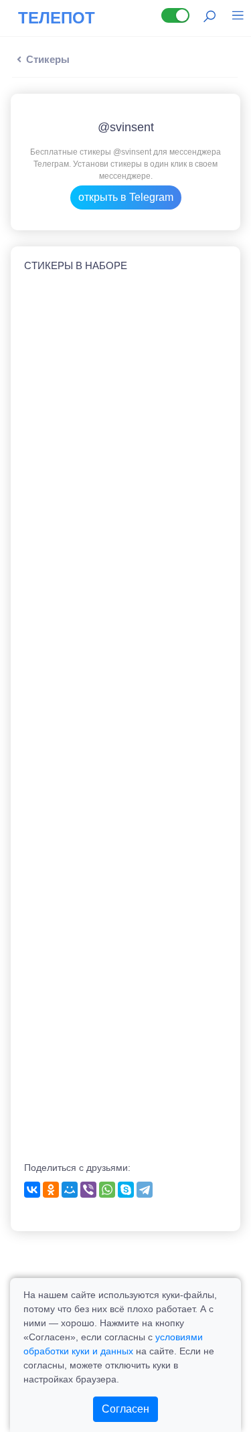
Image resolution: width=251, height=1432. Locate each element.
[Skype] (126, 1190)
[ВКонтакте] (32, 1190)
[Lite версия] (175, 15)
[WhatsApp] (107, 1190)
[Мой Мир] (70, 1190)
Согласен (125, 1409)
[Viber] (88, 1190)
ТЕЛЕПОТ (56, 18)
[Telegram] (145, 1190)
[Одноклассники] (51, 1190)
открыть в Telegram (125, 197)
